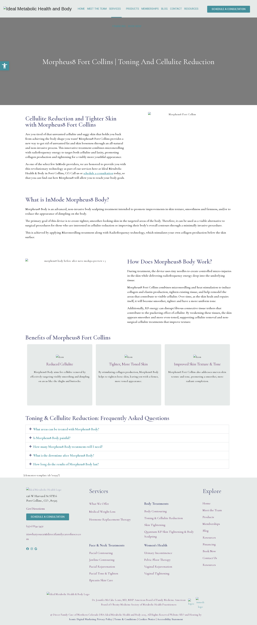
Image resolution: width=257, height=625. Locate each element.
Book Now (134, 26)
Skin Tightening (154, 525)
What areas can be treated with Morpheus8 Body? (66, 429)
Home (81, 8)
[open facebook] (27, 549)
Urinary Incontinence (158, 553)
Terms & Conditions (125, 619)
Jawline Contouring (102, 560)
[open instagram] (32, 549)
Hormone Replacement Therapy (110, 519)
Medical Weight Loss (102, 511)
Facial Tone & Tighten (103, 573)
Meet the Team (97, 8)
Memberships (150, 8)
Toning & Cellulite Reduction (163, 518)
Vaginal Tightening (156, 573)
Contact (176, 8)
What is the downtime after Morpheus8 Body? (63, 455)
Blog (164, 8)
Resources (191, 8)
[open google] (36, 549)
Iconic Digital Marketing (82, 619)
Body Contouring (155, 511)
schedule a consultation (98, 173)
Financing (119, 26)
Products (132, 8)
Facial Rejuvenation (102, 566)
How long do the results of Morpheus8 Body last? (66, 464)
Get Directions (35, 509)
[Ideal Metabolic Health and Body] (37, 9)
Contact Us (210, 558)
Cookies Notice (146, 619)
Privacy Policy (104, 619)
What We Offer (99, 504)
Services (115, 8)
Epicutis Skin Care (101, 580)
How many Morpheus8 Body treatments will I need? (68, 447)
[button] (127, 429)
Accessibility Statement (170, 619)
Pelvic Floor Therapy (157, 560)
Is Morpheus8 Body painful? (51, 438)
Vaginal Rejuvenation (158, 566)
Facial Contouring (101, 553)
